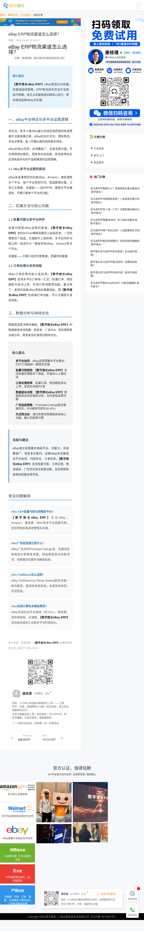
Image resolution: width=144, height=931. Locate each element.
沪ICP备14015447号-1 (103, 916)
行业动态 (25, 14)
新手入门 (99, 155)
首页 (2, 14)
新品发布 (99, 162)
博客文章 (13, 14)
